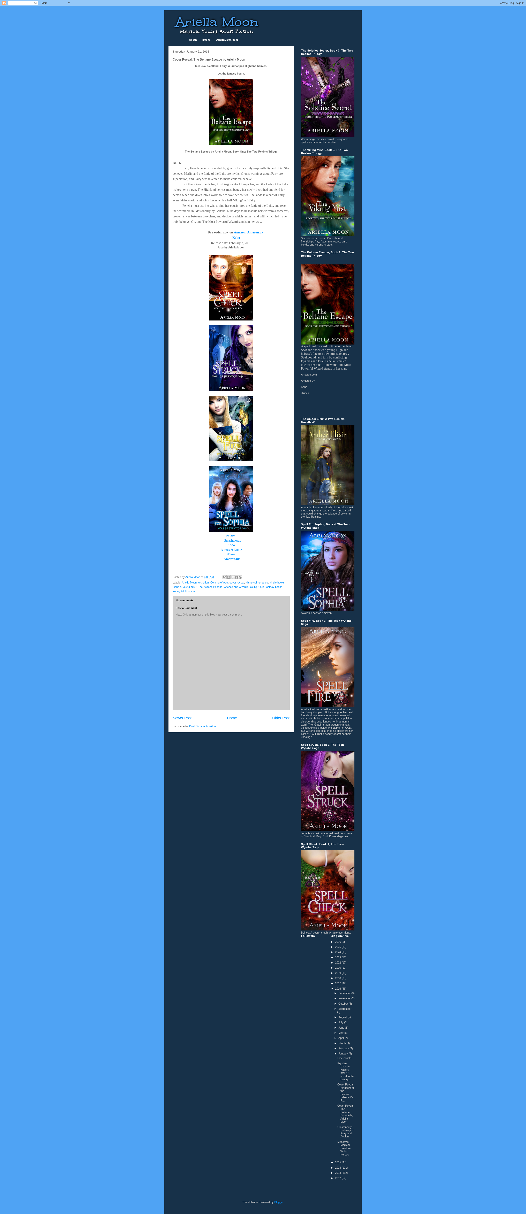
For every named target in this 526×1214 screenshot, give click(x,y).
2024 (338, 952)
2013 (338, 1172)
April (341, 1037)
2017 (338, 983)
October (343, 1003)
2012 (338, 1178)
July (341, 1022)
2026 (338, 941)
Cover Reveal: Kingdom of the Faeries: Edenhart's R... (345, 1092)
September (344, 1008)
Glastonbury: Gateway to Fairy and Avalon (345, 1132)
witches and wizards (236, 586)
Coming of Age (219, 582)
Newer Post (182, 718)
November (344, 998)
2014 (338, 1167)
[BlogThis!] (228, 577)
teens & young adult (184, 586)
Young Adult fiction (184, 591)
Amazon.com (309, 374)
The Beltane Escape (210, 586)
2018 (338, 978)
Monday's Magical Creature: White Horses (344, 1148)
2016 (338, 988)
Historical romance (257, 582)
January (343, 1053)
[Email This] (225, 577)
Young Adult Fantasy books (266, 586)
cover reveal (237, 582)
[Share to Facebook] (236, 577)
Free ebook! (344, 1058)
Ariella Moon (189, 582)
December (344, 993)
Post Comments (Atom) (203, 726)
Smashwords (232, 540)
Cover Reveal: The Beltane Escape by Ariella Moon (345, 1113)
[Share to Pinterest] (240, 577)
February (344, 1048)
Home (232, 718)
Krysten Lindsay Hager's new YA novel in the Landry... (345, 1071)
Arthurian (203, 582)
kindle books (277, 582)
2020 (338, 967)
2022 (338, 962)
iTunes (231, 554)
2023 (338, 957)
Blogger (278, 1202)
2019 (338, 973)
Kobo (231, 545)
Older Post (281, 718)
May (341, 1032)
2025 (338, 947)
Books (206, 39)
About (193, 39)
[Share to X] (232, 577)
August (343, 1017)
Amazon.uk (255, 232)
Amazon (240, 232)
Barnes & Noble (231, 549)
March (342, 1043)
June (341, 1027)
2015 (338, 1162)
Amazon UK (308, 380)
